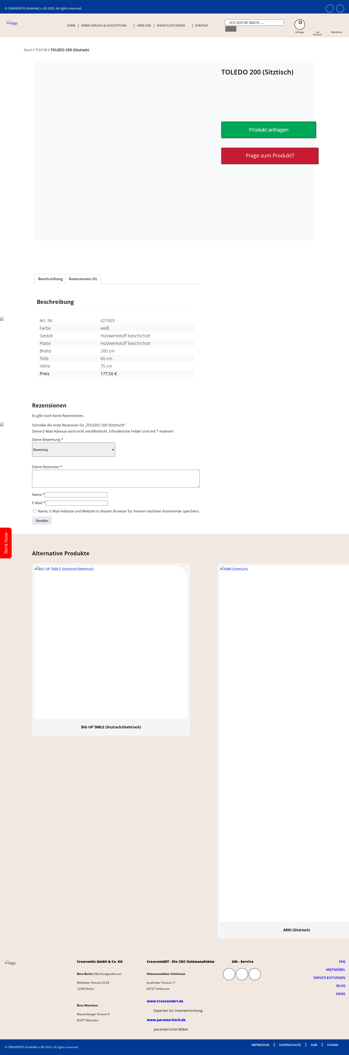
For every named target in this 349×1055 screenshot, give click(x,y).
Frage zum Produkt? (270, 155)
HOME (71, 25)
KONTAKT (201, 25)
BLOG (340, 985)
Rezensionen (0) (83, 278)
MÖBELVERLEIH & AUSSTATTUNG (104, 25)
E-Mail (38, 502)
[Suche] (230, 29)
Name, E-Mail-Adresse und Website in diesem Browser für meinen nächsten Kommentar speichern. (119, 511)
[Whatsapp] (330, 9)
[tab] (50, 279)
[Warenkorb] (299, 24)
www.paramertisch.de (166, 1020)
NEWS (340, 993)
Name (38, 494)
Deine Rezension (47, 466)
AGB (314, 1045)
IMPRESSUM (260, 1045)
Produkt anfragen (268, 130)
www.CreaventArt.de (165, 1001)
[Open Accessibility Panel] (338, 538)
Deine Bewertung (47, 439)
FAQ (342, 961)
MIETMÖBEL (335, 969)
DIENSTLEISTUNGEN (171, 25)
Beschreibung (50, 278)
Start (28, 49)
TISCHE (41, 49)
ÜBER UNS (144, 25)
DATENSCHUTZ (290, 1045)
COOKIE (332, 1045)
